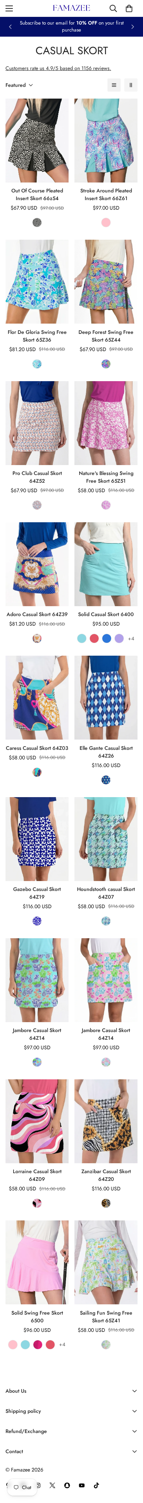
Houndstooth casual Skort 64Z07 (106, 892)
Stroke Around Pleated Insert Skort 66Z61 (106, 194)
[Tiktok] (96, 1485)
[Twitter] (52, 1485)
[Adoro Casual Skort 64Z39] (37, 564)
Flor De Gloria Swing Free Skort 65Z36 (37, 335)
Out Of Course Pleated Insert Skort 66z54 (37, 194)
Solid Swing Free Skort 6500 (37, 1316)
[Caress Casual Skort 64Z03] (37, 698)
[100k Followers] (38, 1485)
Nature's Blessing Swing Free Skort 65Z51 (106, 477)
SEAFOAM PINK (106, 222)
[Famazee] (71, 8)
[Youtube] (82, 1485)
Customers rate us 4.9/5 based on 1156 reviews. (58, 68)
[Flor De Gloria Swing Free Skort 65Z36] (37, 282)
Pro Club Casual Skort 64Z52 (37, 477)
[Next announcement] (132, 26)
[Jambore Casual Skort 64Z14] (37, 980)
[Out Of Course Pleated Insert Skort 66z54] (37, 141)
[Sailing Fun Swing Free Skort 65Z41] (106, 1262)
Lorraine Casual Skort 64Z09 (37, 1175)
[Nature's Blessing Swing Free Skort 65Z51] (106, 423)
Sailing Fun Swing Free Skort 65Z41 (106, 1316)
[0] (129, 8)
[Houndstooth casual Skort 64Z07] (106, 839)
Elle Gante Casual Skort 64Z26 (106, 751)
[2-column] (131, 85)
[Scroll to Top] (129, 1464)
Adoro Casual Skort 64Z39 (37, 614)
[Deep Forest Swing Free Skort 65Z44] (106, 282)
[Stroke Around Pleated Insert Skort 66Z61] (106, 141)
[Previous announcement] (10, 26)
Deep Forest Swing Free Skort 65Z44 (105, 335)
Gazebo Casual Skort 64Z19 (37, 892)
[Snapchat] (67, 1485)
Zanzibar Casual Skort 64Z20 (106, 1175)
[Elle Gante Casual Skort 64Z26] (106, 698)
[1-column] (114, 85)
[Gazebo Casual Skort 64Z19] (37, 839)
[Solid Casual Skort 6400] (106, 564)
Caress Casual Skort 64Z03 (37, 748)
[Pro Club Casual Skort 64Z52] (37, 423)
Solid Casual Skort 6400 (106, 614)
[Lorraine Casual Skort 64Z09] (37, 1121)
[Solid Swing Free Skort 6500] (37, 1262)
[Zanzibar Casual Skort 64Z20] (106, 1121)
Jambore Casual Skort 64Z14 (37, 1034)
